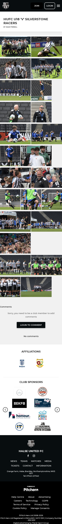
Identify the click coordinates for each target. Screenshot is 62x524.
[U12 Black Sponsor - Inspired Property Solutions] (19, 392)
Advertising (44, 497)
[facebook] (28, 456)
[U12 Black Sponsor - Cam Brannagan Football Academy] (42, 392)
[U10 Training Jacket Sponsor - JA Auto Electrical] (42, 427)
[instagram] (33, 456)
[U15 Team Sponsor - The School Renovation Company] (42, 415)
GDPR (45, 500)
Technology (32, 500)
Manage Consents (40, 508)
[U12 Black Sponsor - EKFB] (19, 404)
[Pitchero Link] (31, 490)
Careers (18, 500)
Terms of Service (21, 504)
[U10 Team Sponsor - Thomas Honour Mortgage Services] (19, 415)
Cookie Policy (20, 508)
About (31, 497)
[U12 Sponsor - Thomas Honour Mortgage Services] (42, 404)
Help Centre (17, 497)
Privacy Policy (41, 504)
